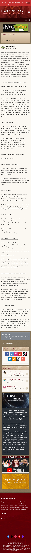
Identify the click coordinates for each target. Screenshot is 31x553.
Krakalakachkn (7, 39)
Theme (6, 540)
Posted (10, 48)
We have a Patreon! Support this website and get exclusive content (15, 3)
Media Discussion (13, 40)
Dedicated (9, 375)
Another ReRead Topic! (13, 379)
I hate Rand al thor (12, 386)
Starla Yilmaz (10, 381)
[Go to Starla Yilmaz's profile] (4, 380)
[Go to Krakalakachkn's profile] (3, 47)
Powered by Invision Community (15, 543)
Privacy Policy (13, 540)
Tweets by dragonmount (8, 516)
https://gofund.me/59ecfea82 (15, 449)
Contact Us (19, 540)
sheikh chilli (10, 388)
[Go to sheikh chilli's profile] (4, 387)
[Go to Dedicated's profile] (4, 372)
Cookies (24, 540)
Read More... (7, 452)
